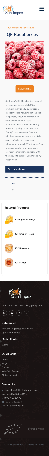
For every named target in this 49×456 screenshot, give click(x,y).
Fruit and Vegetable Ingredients (17, 328)
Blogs (4, 363)
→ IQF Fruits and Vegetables (19, 27)
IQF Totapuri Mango (24, 234)
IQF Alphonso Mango (25, 219)
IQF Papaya (20, 262)
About (5, 359)
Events (5, 344)
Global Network (9, 375)
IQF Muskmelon (22, 248)
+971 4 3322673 (12, 397)
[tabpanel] (24, 60)
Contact (5, 367)
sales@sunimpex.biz (14, 405)
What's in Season (10, 371)
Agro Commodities (11, 332)
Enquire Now (24, 88)
